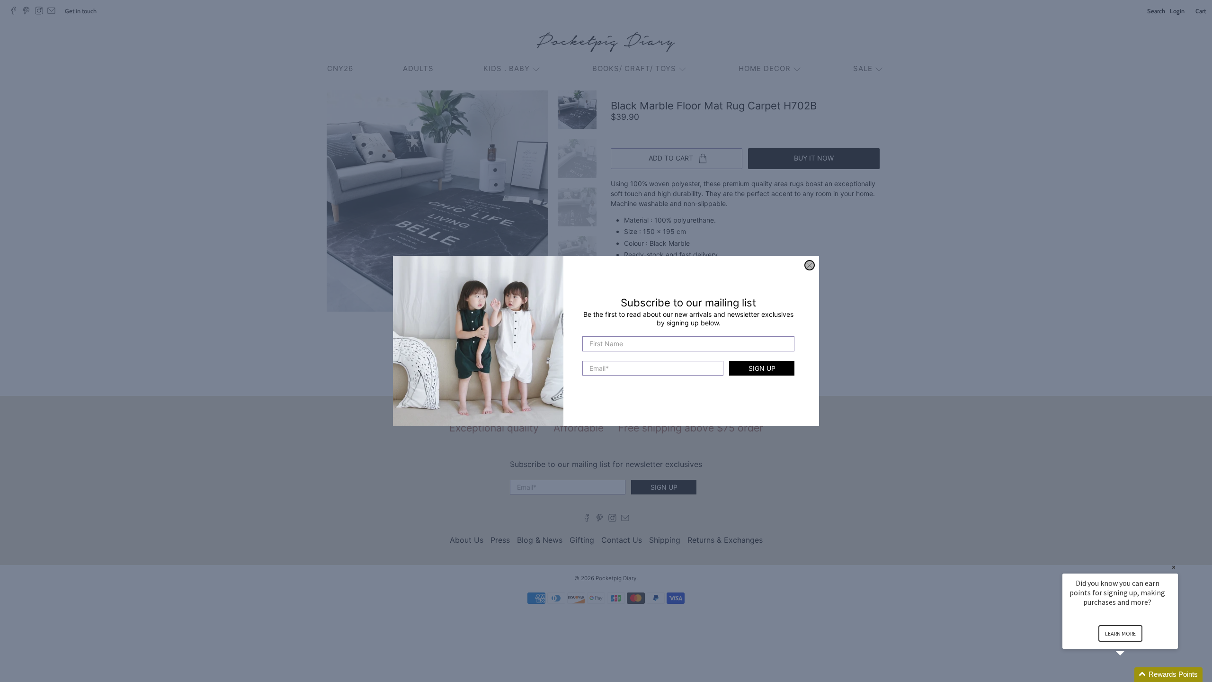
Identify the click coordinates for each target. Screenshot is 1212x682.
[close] (809, 265)
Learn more (1120, 633)
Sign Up (762, 368)
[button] (1131, 674)
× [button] (1174, 567)
